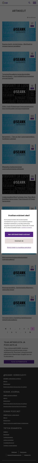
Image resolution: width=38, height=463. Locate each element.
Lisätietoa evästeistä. (26, 227)
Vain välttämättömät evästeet (19, 234)
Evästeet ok (19, 241)
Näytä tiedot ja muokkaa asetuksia (19, 247)
